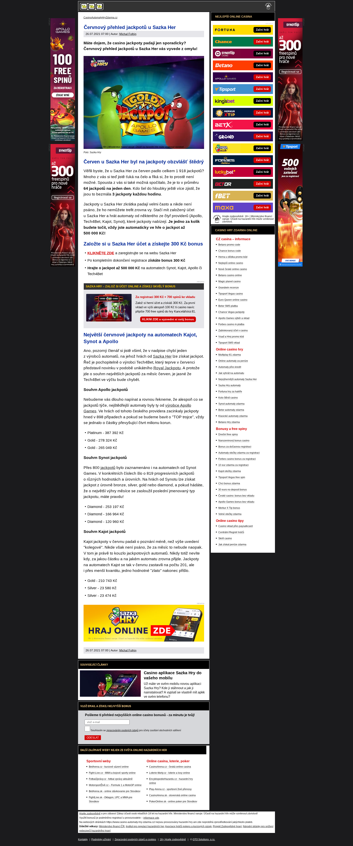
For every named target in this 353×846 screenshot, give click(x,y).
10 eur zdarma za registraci (233, 465)
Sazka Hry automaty (229, 385)
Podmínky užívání (101, 839)
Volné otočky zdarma (229, 514)
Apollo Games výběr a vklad (233, 318)
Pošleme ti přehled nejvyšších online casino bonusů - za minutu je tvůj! (140, 715)
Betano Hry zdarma (229, 422)
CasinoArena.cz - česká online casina (170, 766)
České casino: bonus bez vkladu (236, 495)
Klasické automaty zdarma (233, 416)
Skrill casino (225, 538)
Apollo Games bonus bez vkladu (236, 501)
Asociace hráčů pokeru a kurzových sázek (188, 826)
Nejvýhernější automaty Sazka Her (237, 379)
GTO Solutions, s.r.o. (204, 839)
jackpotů (108, 467)
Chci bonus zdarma (229, 483)
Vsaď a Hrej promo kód (231, 336)
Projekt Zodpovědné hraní (227, 826)
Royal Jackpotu (167, 368)
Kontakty (83, 839)
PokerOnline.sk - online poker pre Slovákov (173, 801)
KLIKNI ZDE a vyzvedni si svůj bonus (168, 319)
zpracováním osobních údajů (122, 730)
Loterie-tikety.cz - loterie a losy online (169, 772)
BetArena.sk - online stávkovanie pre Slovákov (114, 791)
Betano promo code (229, 244)
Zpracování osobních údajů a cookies (135, 839)
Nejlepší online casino (230, 263)
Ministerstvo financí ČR (112, 826)
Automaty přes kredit (229, 367)
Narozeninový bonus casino (233, 440)
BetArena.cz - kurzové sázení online (109, 766)
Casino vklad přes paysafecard (235, 526)
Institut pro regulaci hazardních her (145, 826)
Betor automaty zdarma (231, 409)
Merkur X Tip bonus (229, 508)
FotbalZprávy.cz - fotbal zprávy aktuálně (111, 779)
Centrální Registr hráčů (231, 532)
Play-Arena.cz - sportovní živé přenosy (170, 789)
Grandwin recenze (228, 287)
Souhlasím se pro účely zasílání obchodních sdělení (136, 730)
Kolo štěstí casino (228, 397)
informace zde (151, 817)
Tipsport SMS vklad (229, 342)
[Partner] (290, 139)
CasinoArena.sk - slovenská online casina (172, 795)
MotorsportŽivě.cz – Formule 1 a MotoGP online (115, 785)
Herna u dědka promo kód (232, 257)
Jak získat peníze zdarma (232, 544)
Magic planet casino (229, 281)
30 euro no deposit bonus (232, 489)
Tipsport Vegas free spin (231, 477)
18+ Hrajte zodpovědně (173, 839)
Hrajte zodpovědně (90, 813)
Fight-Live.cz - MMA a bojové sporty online (112, 772)
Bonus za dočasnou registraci (234, 446)
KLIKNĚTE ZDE (100, 253)
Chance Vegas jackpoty (231, 312)
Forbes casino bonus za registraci (237, 459)
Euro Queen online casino (232, 299)
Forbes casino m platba (231, 324)
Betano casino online (230, 275)
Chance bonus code (229, 250)
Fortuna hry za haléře (230, 391)
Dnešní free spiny (228, 434)
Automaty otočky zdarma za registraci (239, 452)
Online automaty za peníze (233, 360)
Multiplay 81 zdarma (229, 354)
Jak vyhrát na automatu (231, 373)
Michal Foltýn (127, 34)
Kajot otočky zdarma (229, 471)
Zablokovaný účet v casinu (233, 330)
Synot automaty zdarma (231, 403)
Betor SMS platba (228, 306)
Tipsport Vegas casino (230, 293)
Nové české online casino (232, 269)
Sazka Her (162, 356)
